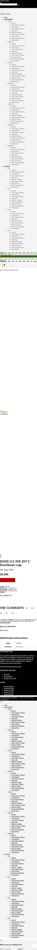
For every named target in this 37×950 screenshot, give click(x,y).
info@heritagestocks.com (10, 667)
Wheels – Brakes (16, 179)
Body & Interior (16, 57)
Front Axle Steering (17, 196)
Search (20, 949)
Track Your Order (10, 678)
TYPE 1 (10, 21)
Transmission (15, 27)
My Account (8, 676)
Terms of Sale (9, 690)
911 (9, 189)
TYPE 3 (10, 104)
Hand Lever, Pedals (17, 96)
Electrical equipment (17, 185)
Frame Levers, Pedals (18, 34)
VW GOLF (11, 145)
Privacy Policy (9, 686)
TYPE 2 (10, 62)
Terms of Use (8, 692)
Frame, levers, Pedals (18, 55)
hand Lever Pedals (17, 202)
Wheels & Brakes (16, 32)
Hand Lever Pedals (17, 181)
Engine (13, 23)
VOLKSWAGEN (8, 19)
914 (9, 230)
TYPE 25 (10, 83)
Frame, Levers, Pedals (18, 76)
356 (9, 168)
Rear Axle (14, 30)
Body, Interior (15, 36)
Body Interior (15, 183)
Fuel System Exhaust (17, 192)
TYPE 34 (10, 125)
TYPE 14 (10, 42)
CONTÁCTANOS (4, 1)
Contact (7, 674)
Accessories (15, 40)
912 (9, 209)
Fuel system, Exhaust (17, 172)
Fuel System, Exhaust (18, 25)
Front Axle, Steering (17, 28)
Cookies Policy (9, 688)
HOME (5, 17)
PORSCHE (7, 166)
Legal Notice (8, 694)
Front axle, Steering (17, 49)
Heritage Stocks (5, 622)
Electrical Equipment (17, 38)
